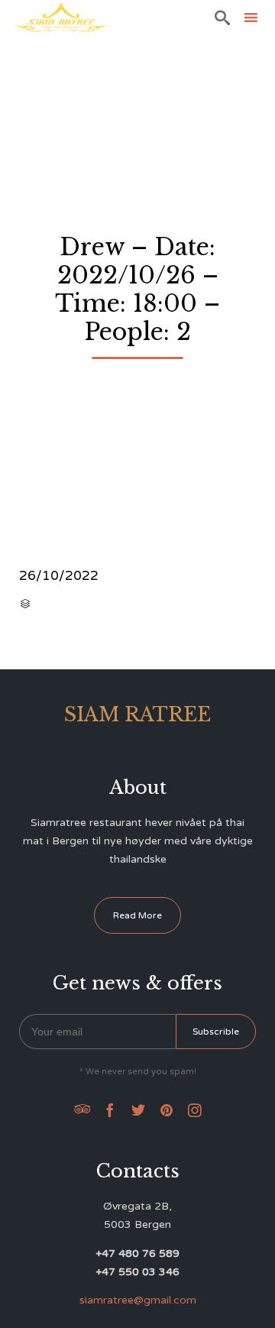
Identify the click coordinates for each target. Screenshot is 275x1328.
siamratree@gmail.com (137, 1300)
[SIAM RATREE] (61, 17)
